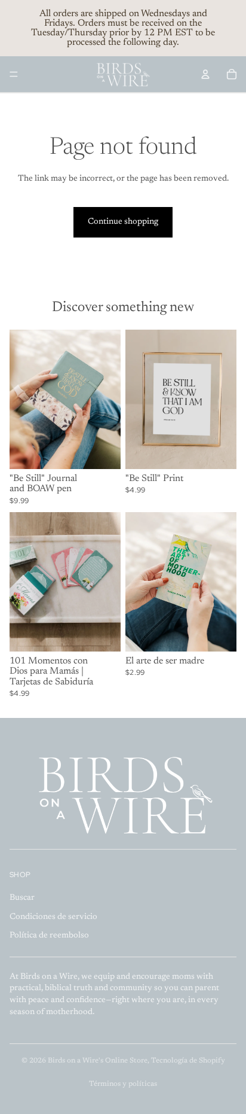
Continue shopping (123, 222)
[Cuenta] (205, 74)
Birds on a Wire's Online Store (97, 1060)
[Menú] (13, 74)
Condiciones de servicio (53, 917)
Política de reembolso (49, 936)
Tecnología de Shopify (188, 1060)
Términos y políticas (123, 1084)
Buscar (22, 898)
